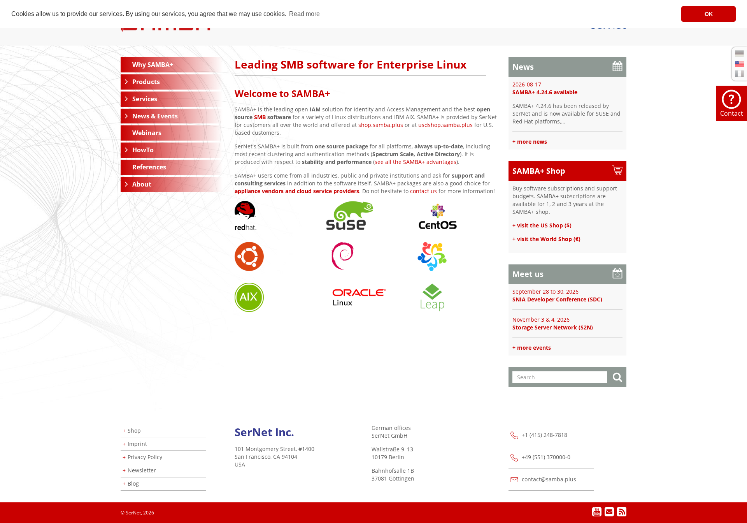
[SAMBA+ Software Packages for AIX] (249, 296)
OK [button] (709, 14)
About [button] (141, 184)
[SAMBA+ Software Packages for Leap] (432, 296)
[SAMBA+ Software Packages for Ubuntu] (249, 255)
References (149, 167)
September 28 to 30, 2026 (545, 291)
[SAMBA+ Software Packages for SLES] (350, 214)
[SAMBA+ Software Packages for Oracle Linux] (359, 296)
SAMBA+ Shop (538, 171)
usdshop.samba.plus (445, 125)
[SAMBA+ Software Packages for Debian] (343, 255)
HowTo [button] (143, 150)
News (523, 67)
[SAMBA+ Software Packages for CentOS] (437, 214)
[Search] (617, 378)
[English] (739, 64)
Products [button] (146, 81)
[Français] (739, 73)
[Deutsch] (739, 53)
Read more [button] (304, 14)
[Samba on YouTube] (596, 512)
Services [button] (144, 99)
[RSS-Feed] (621, 513)
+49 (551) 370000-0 (546, 457)
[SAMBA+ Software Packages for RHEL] (245, 214)
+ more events (531, 347)
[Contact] (609, 512)
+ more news (529, 141)
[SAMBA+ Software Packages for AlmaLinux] (432, 255)
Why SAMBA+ (152, 64)
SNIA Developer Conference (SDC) (557, 299)
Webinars (146, 133)
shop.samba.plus (380, 125)
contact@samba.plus (549, 479)
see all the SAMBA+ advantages (415, 162)
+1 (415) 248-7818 (544, 434)
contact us (423, 191)
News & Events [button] (155, 116)
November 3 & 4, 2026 (541, 319)
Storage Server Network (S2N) (552, 327)
